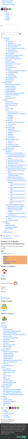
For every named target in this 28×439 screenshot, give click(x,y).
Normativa (6, 343)
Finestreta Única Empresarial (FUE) (12, 360)
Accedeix (3, 276)
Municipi (3, 367)
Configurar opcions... (6, 436)
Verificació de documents (10, 362)
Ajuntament (7, 236)
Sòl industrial (6, 379)
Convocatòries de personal (10, 338)
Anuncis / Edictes (7, 336)
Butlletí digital (7, 403)
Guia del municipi (8, 381)
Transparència (7, 348)
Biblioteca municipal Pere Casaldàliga (13, 394)
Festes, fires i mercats (9, 372)
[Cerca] (20, 34)
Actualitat (3, 396)
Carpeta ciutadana (8, 353)
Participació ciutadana (9, 401)
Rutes (4, 374)
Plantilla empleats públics (10, 332)
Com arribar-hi (7, 369)
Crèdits (5, 410)
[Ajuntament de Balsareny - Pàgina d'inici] (9, 28)
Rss (4, 405)
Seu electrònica (7, 346)
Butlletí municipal (8, 399)
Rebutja (19, 436)
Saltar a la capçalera (7, 1)
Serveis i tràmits (5, 350)
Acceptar (24, 436)
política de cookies (14, 434)
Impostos (5, 363)
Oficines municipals (8, 355)
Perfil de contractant (8, 341)
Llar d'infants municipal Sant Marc (12, 393)
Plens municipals (7, 329)
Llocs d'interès (7, 375)
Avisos (5, 260)
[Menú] (1, 36)
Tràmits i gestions (8, 358)
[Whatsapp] (10, 9)
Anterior (3, 298)
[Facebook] (4, 9)
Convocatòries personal (9, 261)
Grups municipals (7, 238)
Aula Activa (6, 387)
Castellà (7, 14)
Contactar (3, 7)
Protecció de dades (8, 413)
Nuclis (4, 377)
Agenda (5, 258)
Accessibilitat (6, 417)
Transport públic (7, 384)
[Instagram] (7, 9)
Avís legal (5, 415)
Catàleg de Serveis (8, 357)
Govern (17, 236)
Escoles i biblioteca (6, 386)
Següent (7, 298)
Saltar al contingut (7, 2)
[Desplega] (12, 236)
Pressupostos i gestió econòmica (12, 331)
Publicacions (6, 263)
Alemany (7, 18)
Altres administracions (9, 344)
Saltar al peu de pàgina (8, 4)
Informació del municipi (9, 382)
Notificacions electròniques (10, 351)
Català (7, 13)
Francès (7, 20)
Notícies (5, 256)
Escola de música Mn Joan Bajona (12, 389)
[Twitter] (2, 9)
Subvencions (6, 339)
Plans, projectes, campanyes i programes (14, 334)
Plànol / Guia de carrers (9, 370)
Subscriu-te (4, 310)
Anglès (7, 16)
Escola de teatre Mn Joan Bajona (12, 391)
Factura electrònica (8, 365)
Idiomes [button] (5, 11)
